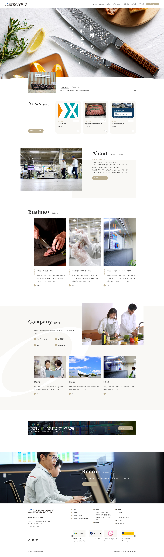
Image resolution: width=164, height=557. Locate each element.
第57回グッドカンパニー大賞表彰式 (78, 90)
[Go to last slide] (72, 536)
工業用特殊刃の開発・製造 (103, 515)
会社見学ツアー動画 (123, 517)
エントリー (119, 520)
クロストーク (121, 515)
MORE (32, 130)
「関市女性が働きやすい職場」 (127, 540)
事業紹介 (126, 4)
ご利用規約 (40, 551)
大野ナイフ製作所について (114, 4)
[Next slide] (135, 536)
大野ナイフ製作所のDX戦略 (80, 518)
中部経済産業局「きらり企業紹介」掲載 (95, 540)
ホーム (95, 4)
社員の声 (119, 512)
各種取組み (61, 345)
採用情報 (141, 4)
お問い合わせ (152, 4)
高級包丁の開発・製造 (102, 512)
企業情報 (133, 4)
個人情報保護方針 (32, 551)
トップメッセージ (42, 339)
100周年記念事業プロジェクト (77, 540)
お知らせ (101, 4)
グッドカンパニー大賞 (110, 539)
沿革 (38, 345)
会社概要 (61, 339)
